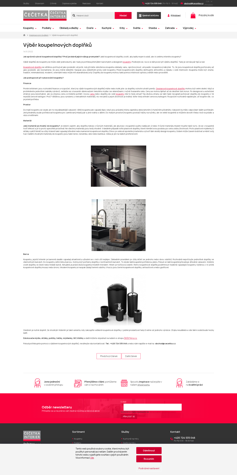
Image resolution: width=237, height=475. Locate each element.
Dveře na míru (129, 442)
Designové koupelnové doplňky (170, 88)
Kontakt (99, 3)
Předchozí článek (109, 356)
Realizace (86, 3)
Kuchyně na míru (131, 438)
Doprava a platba (69, 3)
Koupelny (78, 438)
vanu (92, 94)
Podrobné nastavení (149, 468)
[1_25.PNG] (118, 159)
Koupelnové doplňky (32, 67)
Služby (26, 3)
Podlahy (77, 442)
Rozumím (149, 458)
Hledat (123, 15)
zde (92, 457)
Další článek (131, 356)
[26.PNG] (119, 223)
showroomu (144, 384)
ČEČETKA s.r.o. (130, 338)
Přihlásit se (129, 416)
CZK (208, 1)
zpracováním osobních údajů (162, 412)
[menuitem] (29, 28)
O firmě (53, 3)
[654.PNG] (118, 297)
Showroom (39, 3)
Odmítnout (149, 450)
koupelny (127, 62)
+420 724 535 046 (184, 437)
